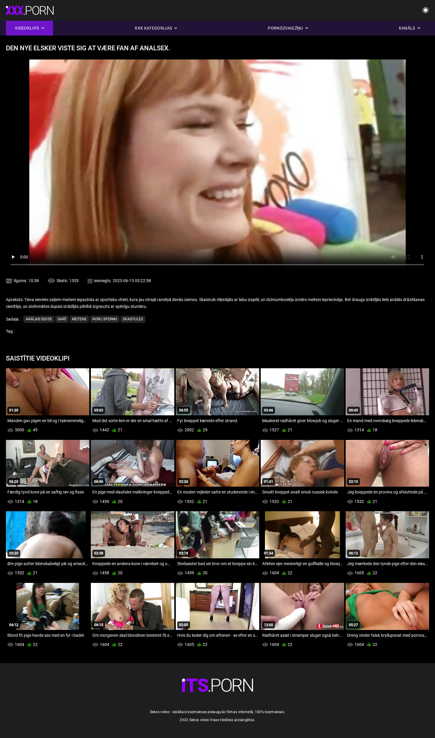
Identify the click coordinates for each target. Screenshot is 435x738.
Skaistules (133, 319)
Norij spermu (104, 319)
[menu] (425, 10)
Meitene (79, 319)
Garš (61, 319)
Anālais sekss (39, 319)
